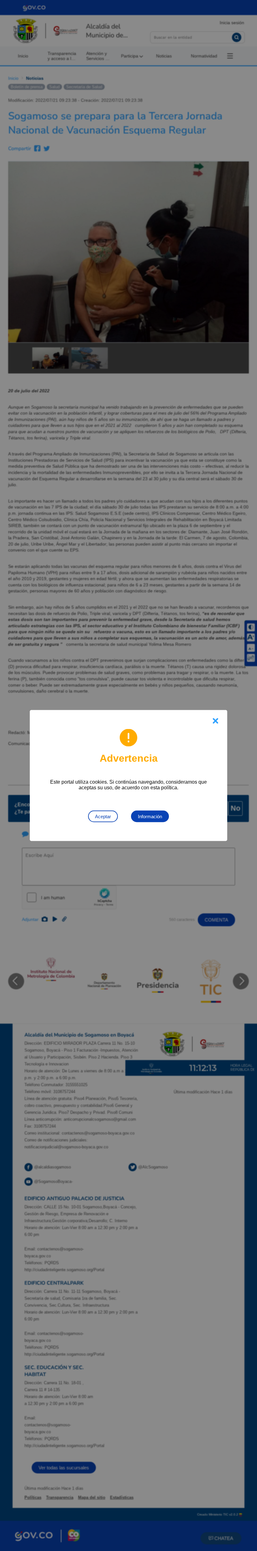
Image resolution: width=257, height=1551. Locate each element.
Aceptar (103, 816)
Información (150, 816)
